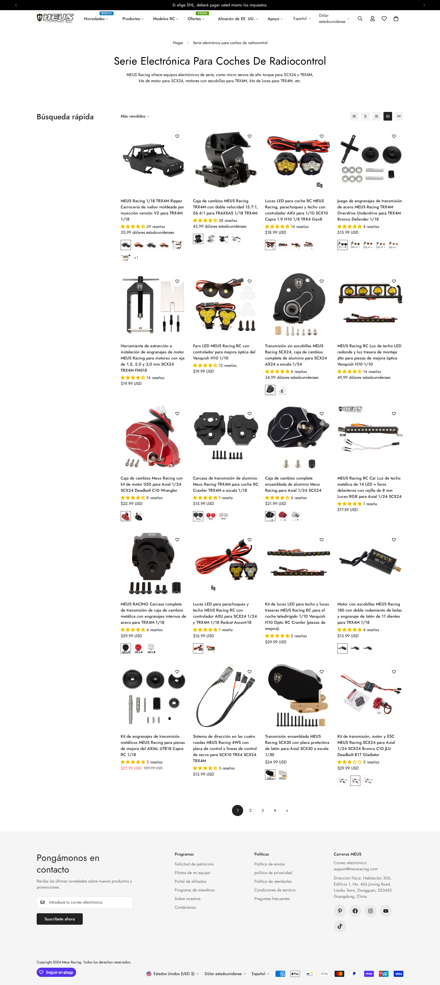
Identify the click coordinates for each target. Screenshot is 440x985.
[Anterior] (16, 5)
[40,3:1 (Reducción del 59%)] (393, 245)
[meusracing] (55, 18)
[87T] (355, 648)
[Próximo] (424, 5)
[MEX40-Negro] (126, 245)
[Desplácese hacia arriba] (430, 957)
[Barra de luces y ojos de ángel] (177, 245)
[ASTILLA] (151, 648)
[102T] (368, 648)
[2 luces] (198, 648)
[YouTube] (386, 911)
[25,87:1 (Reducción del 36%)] (381, 245)
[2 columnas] (365, 116)
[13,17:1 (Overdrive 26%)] (368, 245)
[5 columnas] (399, 116)
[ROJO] (138, 648)
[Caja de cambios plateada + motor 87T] (236, 239)
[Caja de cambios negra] (198, 239)
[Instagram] (370, 911)
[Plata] (283, 390)
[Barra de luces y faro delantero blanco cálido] (126, 258)
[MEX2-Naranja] (164, 245)
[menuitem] (98, 18)
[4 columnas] (387, 116)
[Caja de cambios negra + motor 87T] (223, 239)
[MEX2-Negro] (151, 245)
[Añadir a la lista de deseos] (177, 136)
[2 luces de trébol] (296, 245)
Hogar (178, 43)
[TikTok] (340, 926)
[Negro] (270, 390)
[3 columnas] (376, 116)
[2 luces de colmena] (270, 245)
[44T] (342, 648)
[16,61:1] (342, 245)
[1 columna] (354, 116)
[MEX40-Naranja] (138, 245)
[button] (396, 18)
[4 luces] (211, 648)
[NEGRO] (126, 648)
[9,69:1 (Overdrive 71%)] (355, 245)
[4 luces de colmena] (283, 245)
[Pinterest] (340, 911)
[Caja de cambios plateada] (211, 239)
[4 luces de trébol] (308, 245)
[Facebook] (355, 911)
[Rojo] (126, 516)
